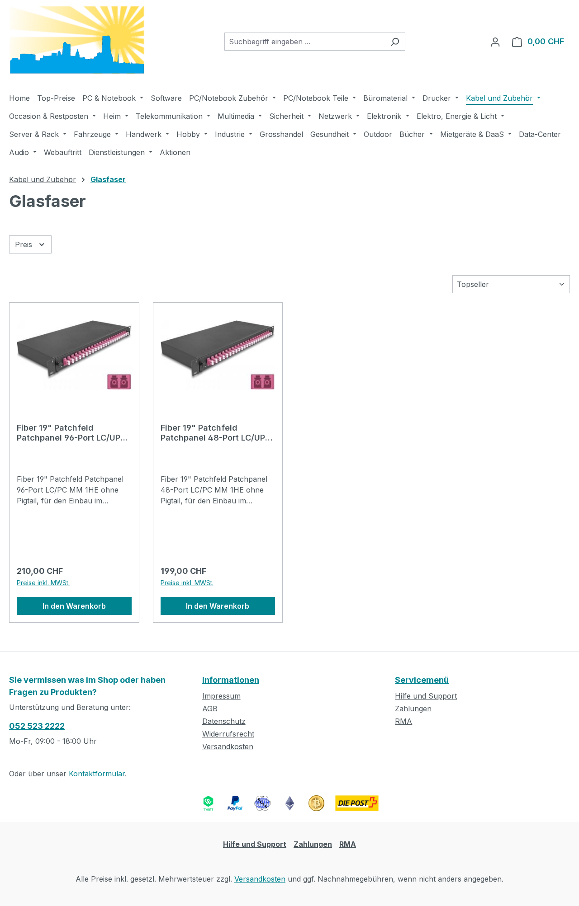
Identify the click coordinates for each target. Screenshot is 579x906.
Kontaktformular (97, 773)
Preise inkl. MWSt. (43, 583)
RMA (403, 721)
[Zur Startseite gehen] (77, 40)
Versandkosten (227, 746)
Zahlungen (413, 708)
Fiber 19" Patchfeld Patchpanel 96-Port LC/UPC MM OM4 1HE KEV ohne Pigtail (71, 433)
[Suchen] (394, 42)
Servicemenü (422, 680)
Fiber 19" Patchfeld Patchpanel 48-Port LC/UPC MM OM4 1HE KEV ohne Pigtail (216, 433)
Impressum (221, 695)
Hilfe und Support (426, 695)
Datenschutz (224, 721)
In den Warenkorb (74, 605)
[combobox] (304, 42)
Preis (24, 244)
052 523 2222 (37, 726)
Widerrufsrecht (228, 733)
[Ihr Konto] (495, 42)
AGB (210, 708)
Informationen (230, 680)
